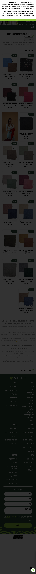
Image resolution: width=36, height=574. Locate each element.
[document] (18, 287)
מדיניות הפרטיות (18, 17)
